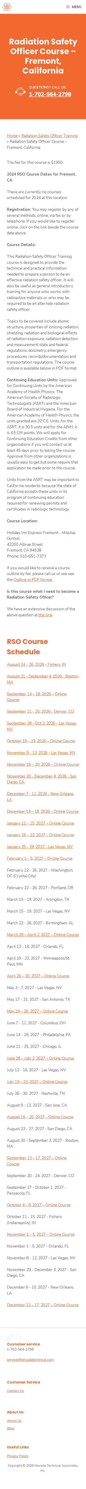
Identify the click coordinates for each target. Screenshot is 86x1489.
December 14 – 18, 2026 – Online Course (43, 811)
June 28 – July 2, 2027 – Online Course (40, 1058)
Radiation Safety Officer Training (49, 135)
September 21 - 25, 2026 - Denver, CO (40, 711)
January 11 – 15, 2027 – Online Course (40, 823)
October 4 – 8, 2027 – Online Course (38, 1205)
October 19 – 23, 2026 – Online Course (41, 741)
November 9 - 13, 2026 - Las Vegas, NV (41, 752)
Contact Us (15, 1391)
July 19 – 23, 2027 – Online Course (37, 1081)
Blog (10, 1428)
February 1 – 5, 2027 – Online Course (39, 858)
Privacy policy (17, 1456)
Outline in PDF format (33, 579)
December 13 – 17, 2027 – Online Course (43, 1305)
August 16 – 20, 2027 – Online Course (40, 1117)
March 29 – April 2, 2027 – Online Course (43, 934)
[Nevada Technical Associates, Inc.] (6, 7)
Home (12, 135)
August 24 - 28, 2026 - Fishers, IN (36, 664)
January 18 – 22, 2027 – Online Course (40, 835)
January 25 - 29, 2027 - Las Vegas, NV (40, 846)
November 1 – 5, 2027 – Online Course (41, 1234)
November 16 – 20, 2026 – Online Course (43, 764)
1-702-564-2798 (50, 94)
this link (45, 615)
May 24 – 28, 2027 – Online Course (37, 1011)
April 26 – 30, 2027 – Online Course (38, 976)
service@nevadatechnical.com (30, 1359)
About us (14, 1421)
